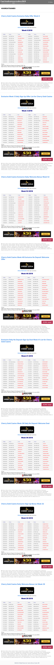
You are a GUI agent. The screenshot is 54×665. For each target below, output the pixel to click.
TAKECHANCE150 (45, 618)
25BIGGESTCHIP (38, 245)
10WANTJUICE (20, 214)
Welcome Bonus (44, 82)
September (15, 496)
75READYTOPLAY (40, 412)
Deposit (17, 82)
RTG (23, 89)
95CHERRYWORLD (21, 38)
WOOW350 (20, 220)
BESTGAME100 (8, 575)
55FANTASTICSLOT (21, 373)
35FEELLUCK (45, 48)
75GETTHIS (44, 122)
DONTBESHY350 (32, 248)
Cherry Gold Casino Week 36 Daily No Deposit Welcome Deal (25, 423)
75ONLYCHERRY (21, 533)
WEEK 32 (16, 576)
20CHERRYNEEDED (46, 140)
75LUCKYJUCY (35, 247)
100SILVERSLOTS (6, 84)
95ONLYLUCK (45, 118)
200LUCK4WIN (45, 132)
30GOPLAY (20, 40)
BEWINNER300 (20, 42)
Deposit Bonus (22, 82)
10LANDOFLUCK (21, 445)
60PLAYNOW (45, 537)
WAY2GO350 (44, 377)
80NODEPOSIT (20, 387)
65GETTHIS (45, 535)
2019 (35, 84)
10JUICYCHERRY (20, 571)
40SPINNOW (20, 44)
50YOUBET (44, 383)
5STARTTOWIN (20, 443)
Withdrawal (50, 82)
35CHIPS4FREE (45, 42)
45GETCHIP (3, 86)
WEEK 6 (31, 89)
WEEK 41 (51, 414)
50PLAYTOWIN (20, 549)
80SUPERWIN (45, 134)
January (9, 169)
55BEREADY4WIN (20, 385)
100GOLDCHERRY (46, 126)
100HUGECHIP (19, 122)
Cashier (13, 82)
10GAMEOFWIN (45, 142)
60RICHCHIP (20, 543)
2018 (34, 245)
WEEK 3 (38, 169)
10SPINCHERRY (20, 46)
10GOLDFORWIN (20, 142)
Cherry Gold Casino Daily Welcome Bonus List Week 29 (23, 584)
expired (26, 82)
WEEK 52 (20, 250)
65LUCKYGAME (45, 387)
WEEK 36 (30, 496)
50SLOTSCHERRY (46, 128)
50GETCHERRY (14, 86)
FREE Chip (31, 82)
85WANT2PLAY (20, 283)
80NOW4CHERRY (45, 379)
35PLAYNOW (45, 138)
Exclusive (35, 87)
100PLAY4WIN (5, 571)
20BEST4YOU (39, 84)
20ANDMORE (20, 281)
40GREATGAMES (46, 38)
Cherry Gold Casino (22, 27)
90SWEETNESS (45, 365)
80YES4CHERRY (46, 46)
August (2, 575)
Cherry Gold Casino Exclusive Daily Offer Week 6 (20, 16)
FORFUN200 (43, 248)
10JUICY (17, 84)
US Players (27, 89)
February (39, 87)
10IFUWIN (44, 124)
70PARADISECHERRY (46, 136)
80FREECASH (44, 630)
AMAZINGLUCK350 (46, 40)
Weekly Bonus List (36, 89)
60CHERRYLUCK (46, 222)
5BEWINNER (19, 132)
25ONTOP (19, 36)
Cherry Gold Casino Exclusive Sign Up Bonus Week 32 (22, 504)
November (18, 332)
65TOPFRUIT (45, 130)
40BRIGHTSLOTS (32, 85)
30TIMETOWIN (14, 85)
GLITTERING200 (20, 381)
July (2, 657)
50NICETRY (20, 447)
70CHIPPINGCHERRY (20, 128)
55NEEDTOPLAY (29, 573)
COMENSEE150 (20, 289)
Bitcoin (4, 82)
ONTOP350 (10, 89)
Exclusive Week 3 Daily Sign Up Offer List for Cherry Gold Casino (26, 96)
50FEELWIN (20, 52)
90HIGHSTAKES (45, 52)
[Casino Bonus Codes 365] (13, 2)
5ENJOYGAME (45, 36)
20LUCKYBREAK (20, 285)
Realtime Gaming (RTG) (17, 89)
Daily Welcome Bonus (28, 87)
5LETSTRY (20, 48)
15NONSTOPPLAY (46, 54)
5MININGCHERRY (46, 543)
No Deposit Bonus (37, 82)
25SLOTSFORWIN (21, 218)
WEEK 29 (37, 657)
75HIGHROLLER (28, 247)
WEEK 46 (39, 332)
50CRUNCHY (19, 120)
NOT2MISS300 (20, 54)
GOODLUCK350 (20, 118)
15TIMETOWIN (27, 571)
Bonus (10, 82)
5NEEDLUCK (43, 573)
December (27, 248)
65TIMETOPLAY (20, 116)
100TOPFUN (19, 136)
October (24, 414)
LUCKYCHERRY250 (46, 120)
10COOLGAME (20, 50)
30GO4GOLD (3, 246)
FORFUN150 (19, 126)
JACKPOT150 (20, 212)
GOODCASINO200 (46, 50)
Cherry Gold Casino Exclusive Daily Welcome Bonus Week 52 (25, 177)
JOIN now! (47, 79)
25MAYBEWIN (45, 44)
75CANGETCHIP (21, 545)
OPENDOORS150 (21, 547)
